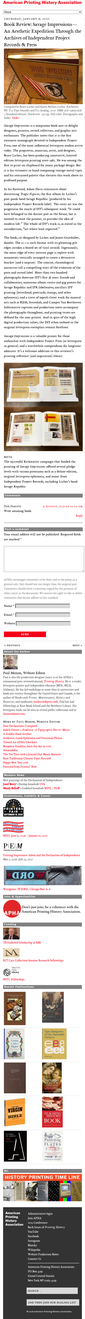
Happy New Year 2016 (15, 762)
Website (9, 623)
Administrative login (40, 1213)
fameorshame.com (14, 714)
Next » (78, 645)
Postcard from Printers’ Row (20, 766)
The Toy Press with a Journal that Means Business (32, 754)
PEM (57, 788)
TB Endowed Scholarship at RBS (22, 942)
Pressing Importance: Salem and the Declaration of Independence (41, 855)
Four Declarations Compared (20, 726)
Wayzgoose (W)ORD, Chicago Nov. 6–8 (26, 889)
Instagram (34, 1241)
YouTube (33, 1232)
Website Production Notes (43, 1254)
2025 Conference (37, 1222)
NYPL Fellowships (14, 979)
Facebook (33, 1236)
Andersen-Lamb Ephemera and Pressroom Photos (32, 738)
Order (15, 118)
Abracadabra (10, 750)
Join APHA (34, 1218)
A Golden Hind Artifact (17, 734)
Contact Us (34, 1259)
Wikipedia (34, 1250)
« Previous (12, 645)
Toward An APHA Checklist (20, 742)
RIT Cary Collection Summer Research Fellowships (33, 960)
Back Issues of (46, 1227)
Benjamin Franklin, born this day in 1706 (27, 746)
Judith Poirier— (36, 730)
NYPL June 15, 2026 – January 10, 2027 (25, 835)
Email (9, 615)
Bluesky (32, 1245)
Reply (79, 515)
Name (9, 606)
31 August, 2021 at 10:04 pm (63, 506)
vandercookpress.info (45, 701)
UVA (42, 784)
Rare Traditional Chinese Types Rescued (27, 758)
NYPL (48, 788)
